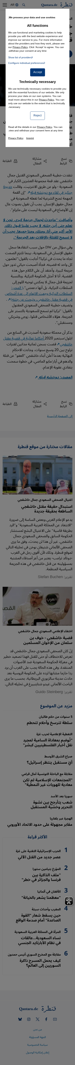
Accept (37, 72)
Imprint (30, 138)
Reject (37, 115)
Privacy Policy (46, 99)
